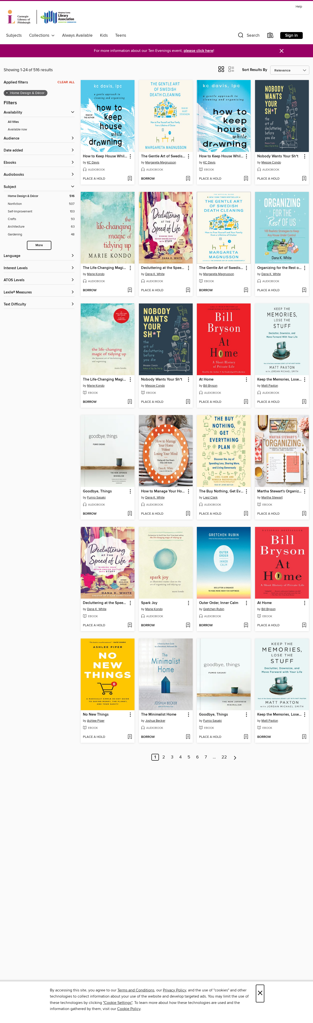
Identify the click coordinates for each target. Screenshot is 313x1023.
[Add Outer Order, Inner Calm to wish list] (246, 625)
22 (224, 757)
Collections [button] (40, 35)
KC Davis (93, 162)
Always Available (77, 35)
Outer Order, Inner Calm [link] (218, 603)
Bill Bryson (210, 386)
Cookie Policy (128, 1008)
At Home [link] (206, 379)
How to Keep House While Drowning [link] (105, 156)
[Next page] (235, 757)
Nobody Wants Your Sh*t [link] (277, 156)
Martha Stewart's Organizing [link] (279, 491)
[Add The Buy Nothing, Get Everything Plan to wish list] (246, 514)
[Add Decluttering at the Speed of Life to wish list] (188, 290)
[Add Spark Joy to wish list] (188, 625)
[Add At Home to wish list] (246, 402)
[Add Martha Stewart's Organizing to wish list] (304, 514)
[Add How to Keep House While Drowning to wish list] (130, 179)
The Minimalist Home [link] (158, 714)
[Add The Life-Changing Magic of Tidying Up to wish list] (130, 290)
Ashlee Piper (95, 721)
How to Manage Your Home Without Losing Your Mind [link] (163, 491)
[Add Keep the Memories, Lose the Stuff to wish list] (304, 402)
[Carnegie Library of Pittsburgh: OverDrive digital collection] (41, 17)
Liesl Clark (210, 498)
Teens (120, 35)
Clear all (66, 82)
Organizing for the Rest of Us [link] (279, 268)
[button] (248, 36)
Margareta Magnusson (160, 162)
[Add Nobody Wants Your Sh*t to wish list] (304, 179)
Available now (17, 129)
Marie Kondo (95, 274)
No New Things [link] (96, 714)
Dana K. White (155, 274)
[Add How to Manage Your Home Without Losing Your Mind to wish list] (188, 514)
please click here (198, 50)
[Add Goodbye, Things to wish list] (130, 514)
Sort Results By (254, 70)
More (39, 245)
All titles (13, 122)
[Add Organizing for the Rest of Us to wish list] (304, 290)
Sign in (291, 35)
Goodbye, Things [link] (97, 491)
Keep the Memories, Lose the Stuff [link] (279, 379)
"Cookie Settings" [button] (117, 1002)
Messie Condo (271, 162)
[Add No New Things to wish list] (130, 737)
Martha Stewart (272, 498)
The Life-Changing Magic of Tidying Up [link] (105, 268)
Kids (104, 35)
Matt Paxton (269, 386)
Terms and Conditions (135, 990)
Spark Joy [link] (149, 603)
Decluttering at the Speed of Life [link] (163, 268)
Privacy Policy (174, 990)
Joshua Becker (155, 721)
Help (299, 7)
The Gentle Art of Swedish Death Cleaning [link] (163, 156)
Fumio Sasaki (96, 498)
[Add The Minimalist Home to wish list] (188, 737)
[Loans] (270, 36)
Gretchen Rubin (213, 609)
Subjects (14, 35)
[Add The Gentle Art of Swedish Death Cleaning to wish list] (188, 179)
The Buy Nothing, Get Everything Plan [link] (221, 491)
